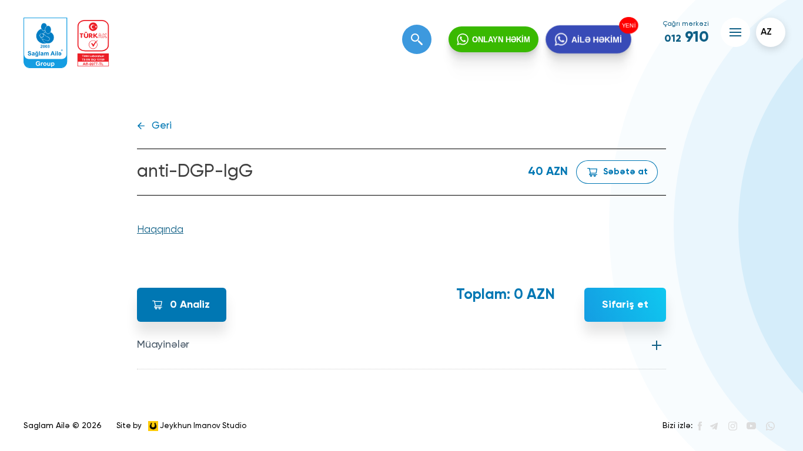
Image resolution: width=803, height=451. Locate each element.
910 (686, 37)
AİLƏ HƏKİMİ (596, 39)
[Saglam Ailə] (46, 43)
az (766, 32)
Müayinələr (163, 344)
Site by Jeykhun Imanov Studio (181, 425)
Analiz (190, 304)
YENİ (628, 25)
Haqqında (160, 230)
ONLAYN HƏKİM (501, 39)
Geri (162, 126)
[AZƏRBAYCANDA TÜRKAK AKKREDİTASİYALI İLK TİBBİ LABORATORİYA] (93, 43)
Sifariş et (625, 304)
